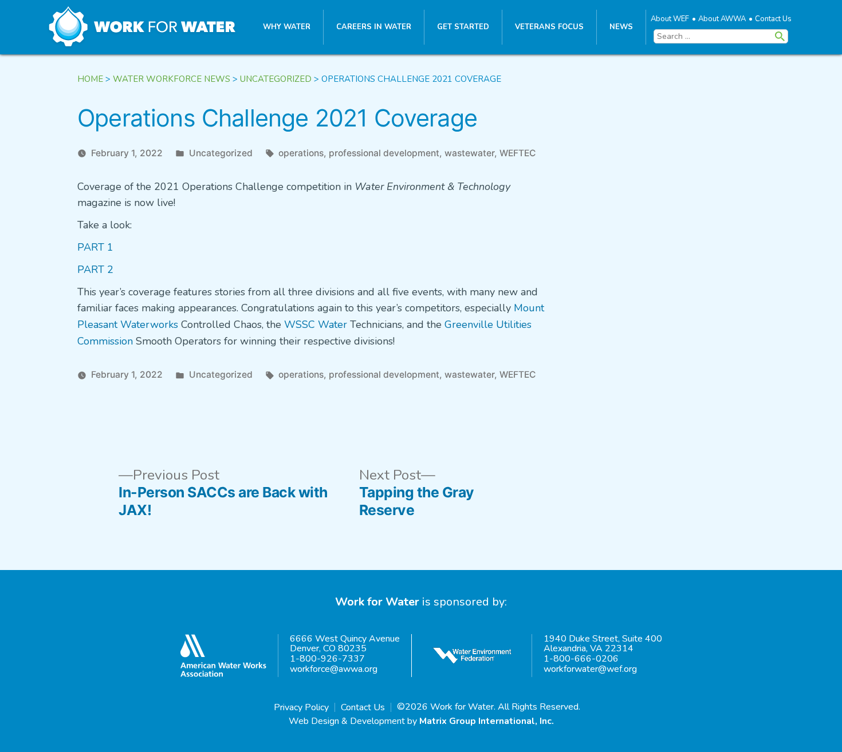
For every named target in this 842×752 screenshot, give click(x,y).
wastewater (469, 153)
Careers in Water (373, 27)
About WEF (670, 19)
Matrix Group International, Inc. (486, 721)
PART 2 (95, 269)
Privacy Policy (301, 707)
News (621, 27)
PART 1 (95, 247)
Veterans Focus (549, 27)
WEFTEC (517, 153)
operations (301, 153)
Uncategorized (221, 153)
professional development (384, 153)
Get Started (463, 27)
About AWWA (722, 19)
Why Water (286, 27)
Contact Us (773, 19)
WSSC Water (315, 324)
